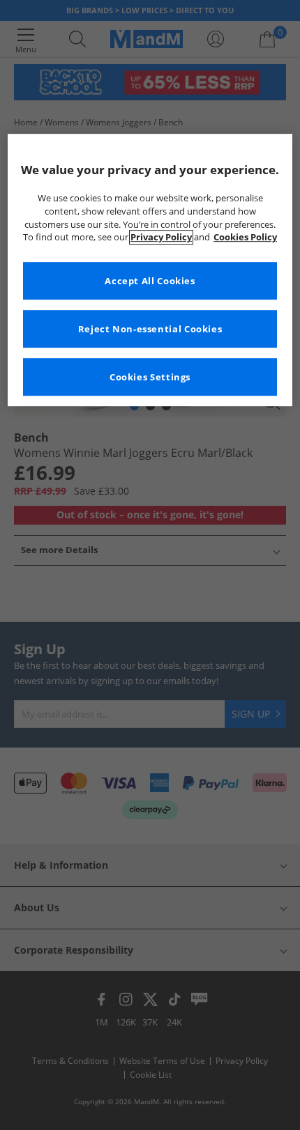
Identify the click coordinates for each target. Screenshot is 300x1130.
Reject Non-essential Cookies (150, 329)
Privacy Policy (161, 238)
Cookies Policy (245, 238)
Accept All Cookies (150, 281)
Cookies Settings (150, 377)
